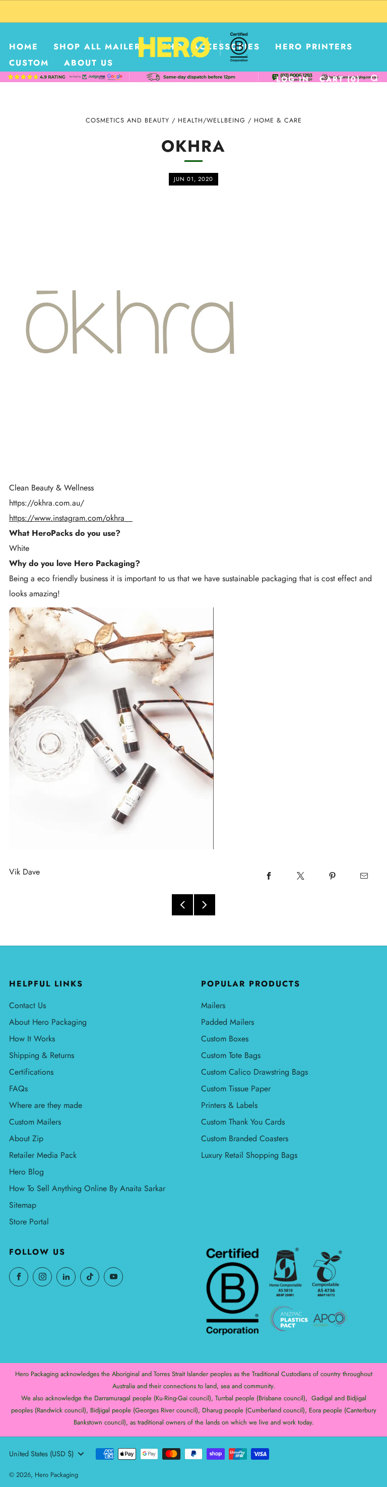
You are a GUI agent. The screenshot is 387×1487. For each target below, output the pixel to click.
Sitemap (22, 1205)
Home (23, 46)
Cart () (339, 79)
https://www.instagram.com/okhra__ (71, 518)
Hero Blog (26, 1172)
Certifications (31, 1072)
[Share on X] (300, 875)
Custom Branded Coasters (244, 1138)
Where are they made (45, 1105)
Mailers (213, 1005)
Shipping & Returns (41, 1055)
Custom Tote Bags (231, 1055)
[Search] (374, 78)
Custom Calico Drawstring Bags (254, 1072)
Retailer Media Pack (43, 1155)
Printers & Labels (229, 1105)
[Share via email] (363, 875)
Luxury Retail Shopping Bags (249, 1155)
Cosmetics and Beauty (127, 120)
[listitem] (193, 11)
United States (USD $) (41, 1454)
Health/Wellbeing (211, 120)
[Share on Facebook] (268, 875)
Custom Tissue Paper (236, 1088)
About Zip (26, 1138)
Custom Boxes (224, 1038)
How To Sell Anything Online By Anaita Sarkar (87, 1188)
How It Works (32, 1038)
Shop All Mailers (100, 46)
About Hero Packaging (48, 1022)
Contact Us (27, 1005)
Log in (292, 79)
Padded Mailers (227, 1022)
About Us (88, 63)
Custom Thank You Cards (243, 1122)
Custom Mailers (35, 1122)
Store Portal (29, 1221)
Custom (29, 63)
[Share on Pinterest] (332, 875)
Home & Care (278, 120)
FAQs (18, 1088)
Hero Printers (314, 46)
